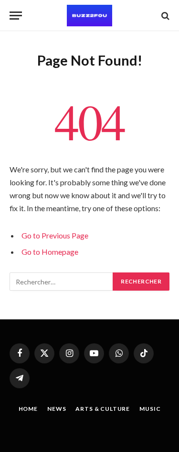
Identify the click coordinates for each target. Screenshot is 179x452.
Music (149, 408)
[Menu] (16, 15)
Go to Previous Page (54, 235)
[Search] (164, 15)
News (56, 408)
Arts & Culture (102, 408)
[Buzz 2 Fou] (89, 15)
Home (28, 408)
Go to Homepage (49, 251)
